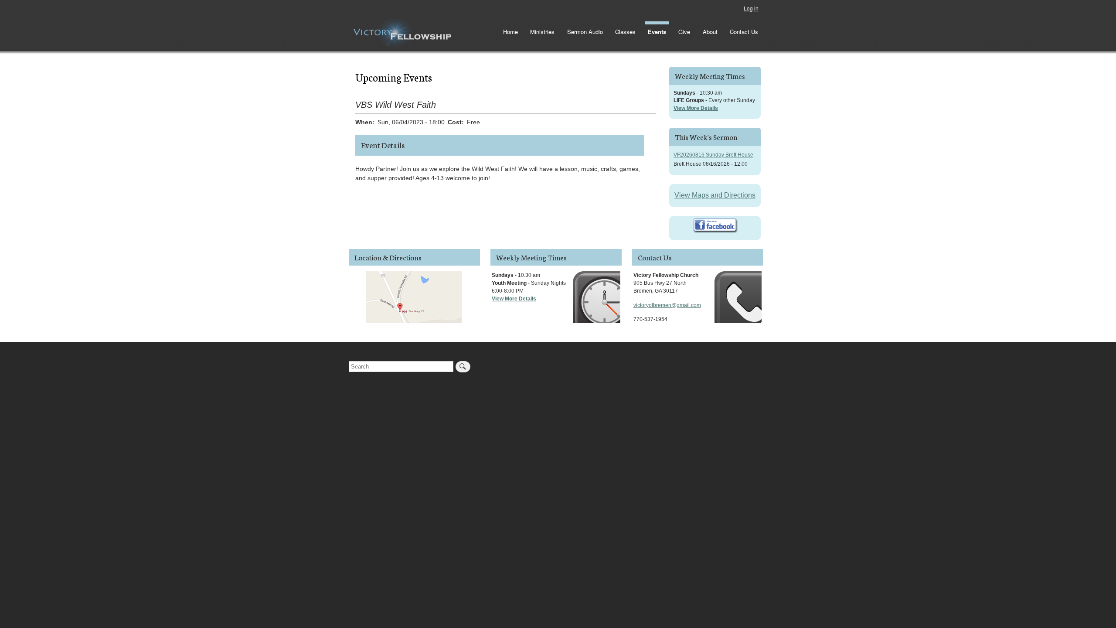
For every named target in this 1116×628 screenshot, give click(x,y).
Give (684, 31)
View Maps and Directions (714, 195)
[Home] (402, 33)
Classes (625, 31)
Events (657, 31)
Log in (751, 8)
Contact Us (744, 31)
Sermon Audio (585, 31)
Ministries (542, 31)
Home (510, 31)
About (710, 31)
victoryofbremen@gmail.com (667, 305)
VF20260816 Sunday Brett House (713, 155)
